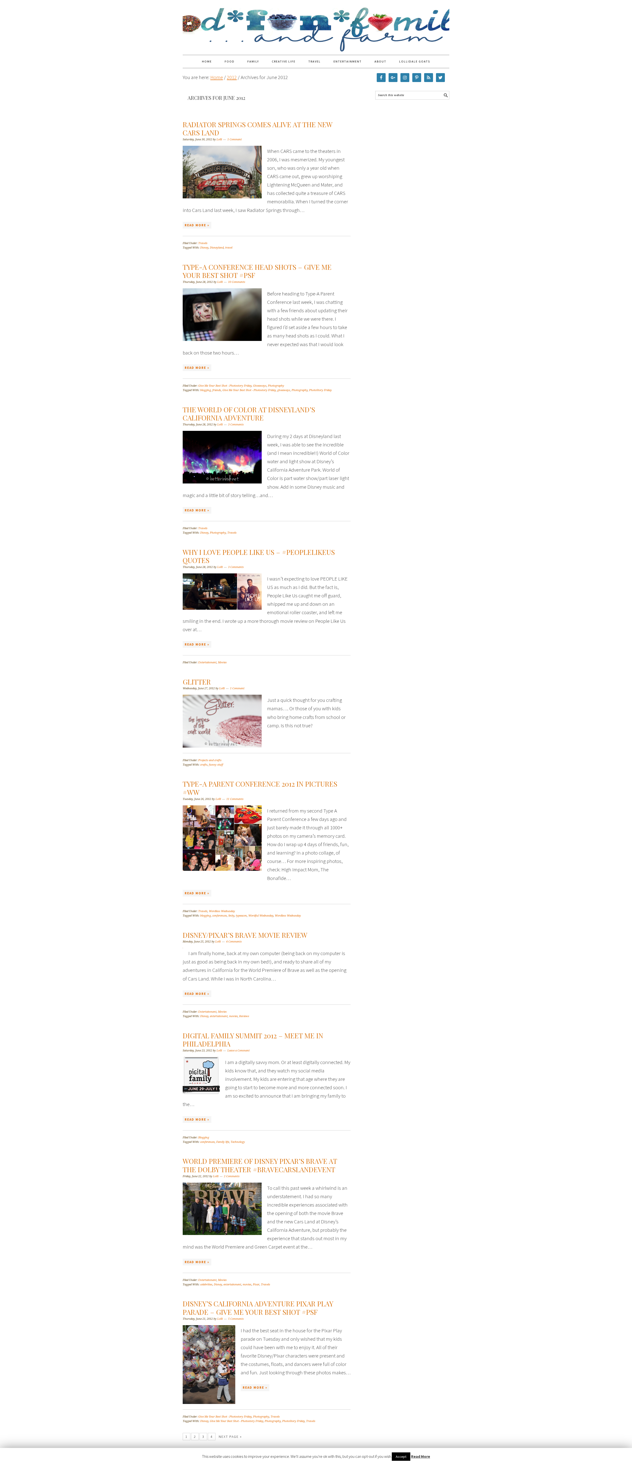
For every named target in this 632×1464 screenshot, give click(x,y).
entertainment (219, 1016)
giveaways (283, 390)
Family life (222, 1142)
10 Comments (236, 282)
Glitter (197, 681)
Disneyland (217, 247)
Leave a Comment (238, 1050)
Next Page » (230, 1436)
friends (216, 390)
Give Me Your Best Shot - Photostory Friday (225, 385)
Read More (420, 1456)
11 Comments (234, 799)
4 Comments (234, 941)
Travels (202, 243)
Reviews (244, 1016)
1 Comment (234, 139)
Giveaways (259, 385)
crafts (203, 764)
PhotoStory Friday (320, 390)
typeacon (241, 915)
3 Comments (236, 424)
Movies (222, 662)
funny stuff (216, 764)
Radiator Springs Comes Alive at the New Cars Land (257, 128)
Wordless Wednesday (222, 911)
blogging (205, 390)
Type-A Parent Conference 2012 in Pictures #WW (260, 788)
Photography (276, 385)
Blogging (203, 1137)
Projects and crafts (209, 760)
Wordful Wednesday (260, 915)
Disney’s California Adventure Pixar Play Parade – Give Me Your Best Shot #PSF (258, 1308)
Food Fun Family (316, 25)
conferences (219, 915)
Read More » (197, 225)
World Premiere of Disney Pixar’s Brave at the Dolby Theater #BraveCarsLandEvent (260, 1165)
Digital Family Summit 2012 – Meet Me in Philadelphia (253, 1039)
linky (231, 915)
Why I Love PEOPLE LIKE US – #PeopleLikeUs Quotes (259, 556)
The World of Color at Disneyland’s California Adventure (249, 413)
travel (228, 247)
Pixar (256, 1284)
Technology (238, 1142)
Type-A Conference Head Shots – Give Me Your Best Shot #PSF (257, 271)
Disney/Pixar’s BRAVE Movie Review (245, 935)
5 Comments (236, 1318)
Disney (204, 247)
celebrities (206, 1284)
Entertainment (207, 662)
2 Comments (231, 1176)
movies (233, 1016)
